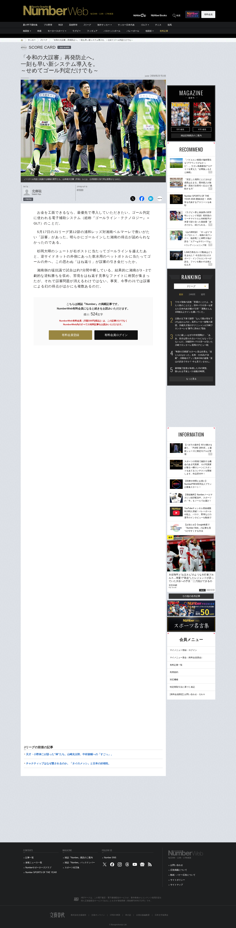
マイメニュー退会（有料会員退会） (186, 657)
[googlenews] (142, 865)
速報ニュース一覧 (33, 862)
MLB (60, 25)
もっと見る (191, 379)
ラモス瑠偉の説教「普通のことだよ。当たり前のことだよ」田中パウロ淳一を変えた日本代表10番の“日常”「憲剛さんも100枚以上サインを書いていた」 (194, 307)
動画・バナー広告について (182, 875)
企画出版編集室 (143, 915)
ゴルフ (144, 25)
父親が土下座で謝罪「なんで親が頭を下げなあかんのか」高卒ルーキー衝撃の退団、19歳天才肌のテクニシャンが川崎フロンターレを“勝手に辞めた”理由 (194, 323)
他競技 (148, 31)
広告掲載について (178, 870)
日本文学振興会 (161, 915)
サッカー (32, 40)
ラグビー (76, 31)
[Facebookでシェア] (141, 199)
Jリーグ (87, 25)
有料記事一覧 (176, 665)
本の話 (128, 915)
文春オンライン (98, 915)
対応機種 (174, 679)
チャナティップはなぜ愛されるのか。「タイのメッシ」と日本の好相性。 (68, 763)
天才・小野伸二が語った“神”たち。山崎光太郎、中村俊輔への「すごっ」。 (69, 754)
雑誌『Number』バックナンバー (80, 862)
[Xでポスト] (132, 199)
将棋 (39, 31)
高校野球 (73, 25)
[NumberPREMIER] (192, 14)
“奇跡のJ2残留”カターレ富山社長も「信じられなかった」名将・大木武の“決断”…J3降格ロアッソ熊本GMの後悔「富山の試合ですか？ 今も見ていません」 (194, 356)
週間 (203, 294)
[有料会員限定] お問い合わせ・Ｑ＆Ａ (187, 694)
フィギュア (92, 31)
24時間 (192, 294)
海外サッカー (103, 25)
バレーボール (133, 31)
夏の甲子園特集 (30, 25)
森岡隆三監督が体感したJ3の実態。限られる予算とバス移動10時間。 (192, 370)
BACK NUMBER (65, 47)
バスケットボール (112, 31)
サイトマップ (176, 884)
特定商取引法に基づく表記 (182, 687)
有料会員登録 (70, 335)
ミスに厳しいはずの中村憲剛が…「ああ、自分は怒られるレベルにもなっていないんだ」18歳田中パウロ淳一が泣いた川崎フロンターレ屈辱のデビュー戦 (194, 340)
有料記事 (164, 31)
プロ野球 (48, 25)
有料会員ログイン (116, 335)
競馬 (170, 25)
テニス (158, 25)
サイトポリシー (177, 880)
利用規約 (174, 672)
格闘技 (26, 31)
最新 (181, 294)
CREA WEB (115, 915)
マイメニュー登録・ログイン (183, 650)
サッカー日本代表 (126, 25)
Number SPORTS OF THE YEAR (41, 872)
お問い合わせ (176, 865)
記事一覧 (29, 857)
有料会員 (208, 14)
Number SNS (110, 857)
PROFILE (29, 199)
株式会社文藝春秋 (78, 915)
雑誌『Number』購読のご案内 (79, 857)
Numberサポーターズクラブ (38, 867)
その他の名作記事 (191, 596)
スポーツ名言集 (72, 867)
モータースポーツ (56, 31)
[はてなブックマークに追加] (150, 199)
